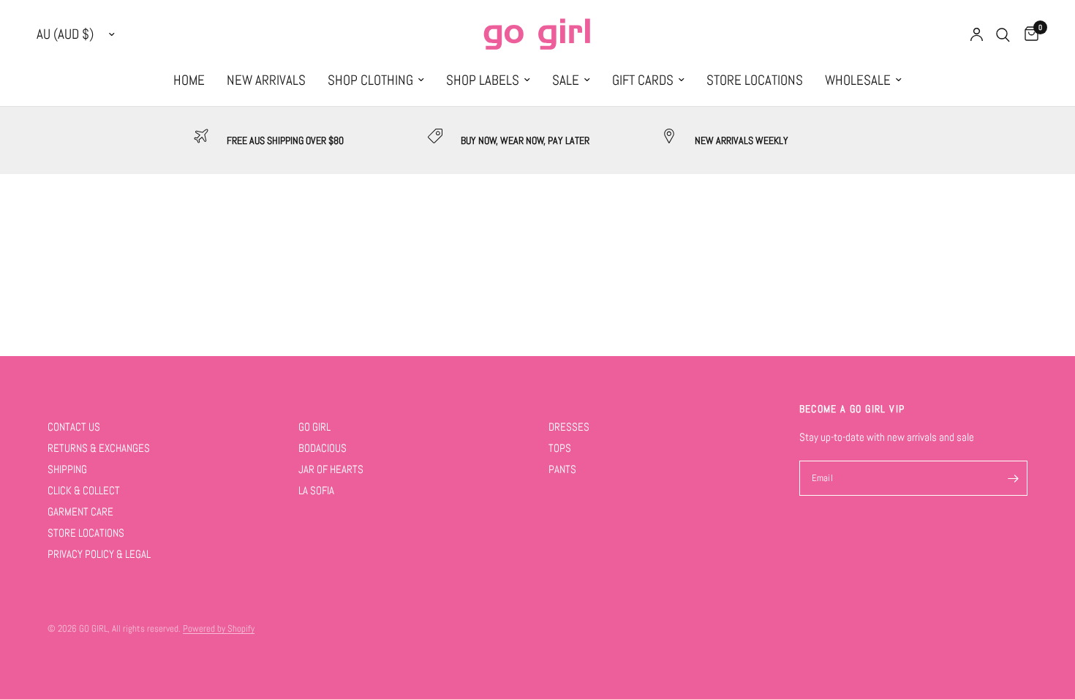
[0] (1027, 34)
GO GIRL (314, 427)
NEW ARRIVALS (266, 80)
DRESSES (568, 427)
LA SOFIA (316, 490)
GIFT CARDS (643, 80)
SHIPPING (67, 469)
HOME (189, 80)
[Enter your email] (1012, 478)
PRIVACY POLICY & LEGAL (99, 554)
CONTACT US (74, 427)
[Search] (1003, 34)
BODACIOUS (322, 448)
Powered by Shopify (218, 628)
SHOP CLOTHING (370, 80)
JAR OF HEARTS (330, 469)
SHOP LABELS (482, 80)
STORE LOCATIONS (754, 80)
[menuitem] (189, 80)
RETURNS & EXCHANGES (99, 448)
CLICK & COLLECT (84, 490)
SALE (565, 80)
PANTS (562, 469)
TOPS (559, 448)
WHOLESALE (858, 80)
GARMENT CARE (80, 511)
